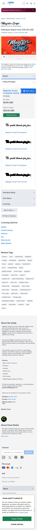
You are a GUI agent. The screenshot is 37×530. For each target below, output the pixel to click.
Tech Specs (7, 198)
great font (14, 293)
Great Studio (10, 19)
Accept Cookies (17, 519)
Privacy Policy (23, 512)
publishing (21, 260)
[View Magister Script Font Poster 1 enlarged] (19, 45)
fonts (3, 268)
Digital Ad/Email (6, 243)
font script (5, 293)
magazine (28, 256)
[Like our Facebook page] (23, 457)
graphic (10, 264)
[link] (31, 3)
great (3, 308)
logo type (14, 290)
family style (5, 286)
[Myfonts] (10, 4)
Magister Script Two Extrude (16, 182)
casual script (21, 301)
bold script (5, 290)
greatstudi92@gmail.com (9, 388)
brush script (18, 271)
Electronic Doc (5, 240)
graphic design (7, 271)
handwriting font (25, 290)
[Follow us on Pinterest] (16, 457)
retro (11, 256)
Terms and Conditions (9, 493)
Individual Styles (9, 192)
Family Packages (9, 81)
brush (4, 264)
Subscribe (28, 452)
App (2, 237)
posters (22, 275)
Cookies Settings (17, 524)
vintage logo (17, 297)
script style (23, 293)
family (21, 268)
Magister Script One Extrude (16, 149)
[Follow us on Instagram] (4, 457)
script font (14, 275)
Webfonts (4, 233)
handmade (12, 260)
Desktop (3, 227)
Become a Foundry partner (11, 478)
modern (4, 256)
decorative (12, 304)
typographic (16, 286)
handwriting (19, 256)
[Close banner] (33, 10)
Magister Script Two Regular (16, 165)
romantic (21, 304)
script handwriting (17, 279)
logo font (5, 282)
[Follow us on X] (10, 457)
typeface (27, 271)
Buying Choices (11, 115)
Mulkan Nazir (13, 397)
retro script (25, 286)
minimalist (5, 275)
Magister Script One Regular (16, 132)
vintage (4, 260)
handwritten (26, 264)
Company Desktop (7, 230)
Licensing (6, 204)
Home (3, 19)
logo (27, 304)
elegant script (23, 282)
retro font (13, 282)
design (30, 260)
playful (4, 304)
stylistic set (5, 279)
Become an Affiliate (8, 482)
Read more (4, 436)
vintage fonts (6, 297)
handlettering (12, 268)
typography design (8, 301)
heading (29, 301)
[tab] (4, 57)
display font (30, 279)
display (17, 264)
